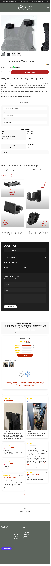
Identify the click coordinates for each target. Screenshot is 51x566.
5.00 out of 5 (28, 341)
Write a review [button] (25, 355)
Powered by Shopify (41, 559)
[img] (6, 398)
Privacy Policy (26, 534)
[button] (17, 345)
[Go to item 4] (19, 54)
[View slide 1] (22, 516)
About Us (16, 531)
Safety (15, 529)
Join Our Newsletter (16, 534)
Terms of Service (25, 537)
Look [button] (15, 385)
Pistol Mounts (44, 222)
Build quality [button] (23, 382)
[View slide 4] (27, 516)
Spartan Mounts (5, 58)
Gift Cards (16, 538)
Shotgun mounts (6, 223)
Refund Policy (26, 532)
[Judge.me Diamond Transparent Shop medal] (27, 374)
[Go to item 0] (3, 54)
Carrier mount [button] (31, 382)
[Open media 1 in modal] (34, 17)
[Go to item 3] (14, 54)
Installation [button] (38, 382)
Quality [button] (34, 385)
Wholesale (16, 536)
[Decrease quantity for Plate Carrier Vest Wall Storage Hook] (2, 72)
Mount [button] (20, 385)
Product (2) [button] (15, 382)
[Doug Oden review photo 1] (13, 416)
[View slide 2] (24, 516)
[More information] (15, 136)
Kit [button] (43, 382)
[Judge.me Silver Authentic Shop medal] (21, 374)
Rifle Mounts (44, 186)
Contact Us (25, 530)
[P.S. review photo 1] (37, 416)
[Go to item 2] (9, 54)
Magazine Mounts (13, 193)
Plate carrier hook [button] (27, 385)
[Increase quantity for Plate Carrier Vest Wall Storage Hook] (8, 72)
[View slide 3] (26, 516)
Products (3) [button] (8, 382)
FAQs (13, 250)
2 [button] (24, 495)
